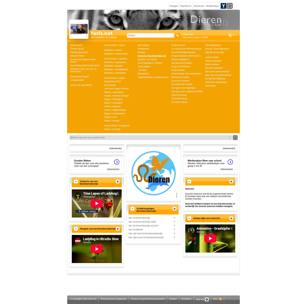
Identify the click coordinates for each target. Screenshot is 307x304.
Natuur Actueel (212, 64)
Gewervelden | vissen (114, 45)
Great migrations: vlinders (150, 63)
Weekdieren (143, 73)
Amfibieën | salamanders (116, 54)
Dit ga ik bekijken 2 (180, 59)
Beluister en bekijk (180, 77)
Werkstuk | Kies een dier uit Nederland (83, 70)
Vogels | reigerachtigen (115, 110)
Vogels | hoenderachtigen (116, 96)
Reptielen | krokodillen (115, 73)
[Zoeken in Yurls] (177, 35)
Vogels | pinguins (112, 106)
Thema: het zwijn (112, 129)
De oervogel (110, 85)
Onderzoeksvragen (79, 76)
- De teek (142, 70)
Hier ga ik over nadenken (183, 88)
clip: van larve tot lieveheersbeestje (145, 233)
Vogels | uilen (110, 117)
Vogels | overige (112, 120)
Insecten (142, 52)
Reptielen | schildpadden (116, 69)
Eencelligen (143, 45)
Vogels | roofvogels (113, 103)
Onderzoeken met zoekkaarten (186, 73)
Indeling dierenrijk (79, 52)
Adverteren (198, 6)
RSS (216, 299)
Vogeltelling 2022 (112, 81)
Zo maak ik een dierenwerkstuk (186, 49)
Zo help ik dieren (179, 102)
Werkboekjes (212, 6)
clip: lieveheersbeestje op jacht (143, 225)
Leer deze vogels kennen (116, 88)
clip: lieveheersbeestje (139, 218)
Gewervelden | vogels (114, 78)
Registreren (186, 6)
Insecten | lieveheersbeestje (152, 56)
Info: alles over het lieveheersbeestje (146, 237)
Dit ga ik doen (178, 70)
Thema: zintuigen (213, 61)
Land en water (212, 57)
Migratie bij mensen (214, 52)
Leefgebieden (77, 80)
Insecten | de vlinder (147, 59)
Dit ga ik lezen (178, 45)
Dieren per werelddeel (81, 85)
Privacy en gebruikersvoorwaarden (148, 299)
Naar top (200, 299)
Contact (173, 299)
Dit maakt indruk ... (180, 98)
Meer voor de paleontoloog (218, 75)
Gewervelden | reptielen (115, 58)
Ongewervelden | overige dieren (153, 77)
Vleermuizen (76, 45)
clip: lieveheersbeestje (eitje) (142, 222)
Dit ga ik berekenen (180, 66)
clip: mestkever (135, 229)
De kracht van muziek (181, 84)
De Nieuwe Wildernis (215, 78)
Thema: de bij (77, 49)
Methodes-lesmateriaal (216, 82)
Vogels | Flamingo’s (113, 99)
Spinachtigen (144, 66)
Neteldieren (143, 49)
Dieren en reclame (180, 81)
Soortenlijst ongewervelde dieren (83, 60)
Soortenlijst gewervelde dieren (85, 65)
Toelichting (210, 86)
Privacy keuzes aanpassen (114, 299)
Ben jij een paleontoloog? (217, 71)
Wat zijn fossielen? (214, 68)
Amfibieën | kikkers (113, 50)
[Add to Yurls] (223, 5)
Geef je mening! (179, 95)
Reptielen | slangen (113, 66)
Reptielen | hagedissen (115, 62)
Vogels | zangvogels (113, 92)
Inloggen (174, 6)
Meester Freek (77, 56)
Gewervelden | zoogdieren (117, 125)
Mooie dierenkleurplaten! (183, 52)
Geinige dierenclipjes (181, 63)
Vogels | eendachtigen (115, 113)
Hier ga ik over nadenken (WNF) (187, 91)
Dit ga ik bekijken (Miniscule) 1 (186, 56)
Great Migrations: (213, 45)
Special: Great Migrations (217, 49)
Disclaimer (186, 299)
